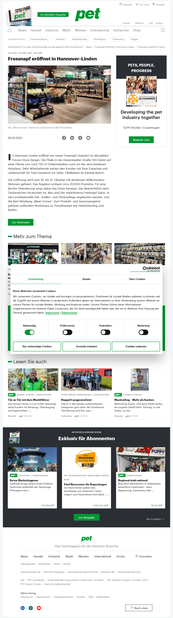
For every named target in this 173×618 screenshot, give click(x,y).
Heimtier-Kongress (54, 571)
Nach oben (141, 608)
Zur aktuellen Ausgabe (53, 14)
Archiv (120, 556)
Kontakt (81, 596)
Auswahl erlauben (86, 346)
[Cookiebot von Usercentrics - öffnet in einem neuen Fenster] (145, 269)
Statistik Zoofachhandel (57, 584)
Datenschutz (70, 312)
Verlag (66, 563)
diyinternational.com (129, 571)
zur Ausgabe (87, 517)
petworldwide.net (30, 571)
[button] (64, 138)
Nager (134, 39)
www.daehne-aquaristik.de (82, 571)
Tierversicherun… (39, 39)
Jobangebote (28, 563)
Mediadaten (103, 596)
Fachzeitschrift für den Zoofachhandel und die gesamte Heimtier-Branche (45, 47)
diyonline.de (108, 571)
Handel (38, 556)
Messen (84, 556)
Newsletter (127, 5)
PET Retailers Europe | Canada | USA (127, 580)
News (89, 47)
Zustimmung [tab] (35, 279)
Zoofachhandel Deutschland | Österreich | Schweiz (75, 580)
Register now (141, 139)
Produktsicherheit (63, 596)
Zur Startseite (20, 222)
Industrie (54, 556)
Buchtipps (99, 39)
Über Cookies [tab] (137, 279)
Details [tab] (86, 279)
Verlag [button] (158, 23)
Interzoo (60, 39)
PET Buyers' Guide (31, 584)
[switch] (67, 332)
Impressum (52, 312)
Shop (57, 563)
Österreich (118, 39)
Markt (69, 556)
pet (22, 580)
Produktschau (79, 39)
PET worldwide (36, 580)
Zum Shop (144, 5)
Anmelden (160, 5)
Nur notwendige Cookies (37, 346)
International (102, 556)
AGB (90, 596)
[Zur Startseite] (86, 538)
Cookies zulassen (136, 346)
